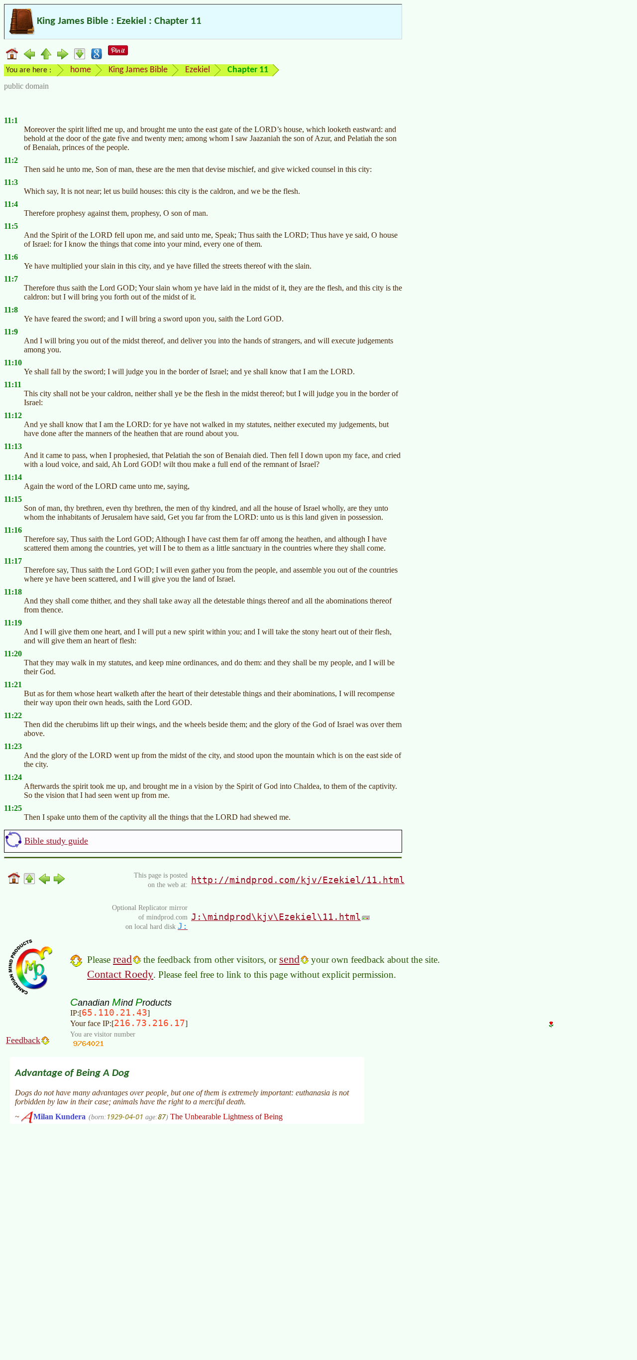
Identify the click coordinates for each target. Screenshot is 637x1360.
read (122, 959)
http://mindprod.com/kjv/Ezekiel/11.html (298, 880)
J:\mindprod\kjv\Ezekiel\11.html (276, 916)
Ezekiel (197, 70)
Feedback (23, 1040)
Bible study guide (56, 841)
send (289, 959)
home (80, 70)
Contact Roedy (120, 974)
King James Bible (138, 70)
